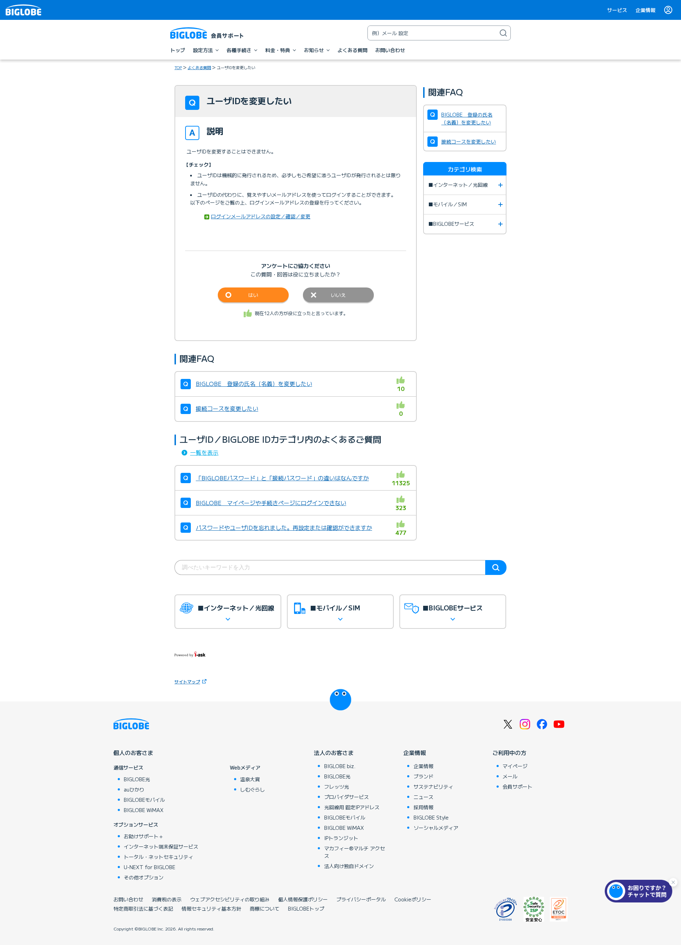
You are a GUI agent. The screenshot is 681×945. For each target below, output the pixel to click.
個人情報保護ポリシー (303, 899)
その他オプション (144, 877)
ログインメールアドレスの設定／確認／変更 (260, 216)
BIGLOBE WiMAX (144, 809)
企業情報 (645, 9)
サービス (617, 9)
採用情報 (423, 807)
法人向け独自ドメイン (349, 865)
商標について (264, 908)
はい (253, 294)
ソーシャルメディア (436, 827)
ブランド (423, 776)
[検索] (503, 33)
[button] (640, 891)
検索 (495, 567)
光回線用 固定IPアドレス (352, 807)
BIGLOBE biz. (339, 766)
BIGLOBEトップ (306, 908)
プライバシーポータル (361, 899)
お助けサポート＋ (144, 836)
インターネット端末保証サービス (161, 846)
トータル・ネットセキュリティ (158, 856)
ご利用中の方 (509, 752)
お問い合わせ (128, 899)
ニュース (423, 796)
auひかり (134, 789)
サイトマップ (187, 681)
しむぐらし (252, 789)
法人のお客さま (334, 752)
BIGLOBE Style (431, 817)
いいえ (338, 294)
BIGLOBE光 (137, 779)
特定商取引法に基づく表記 (143, 908)
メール (510, 776)
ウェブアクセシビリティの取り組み (230, 899)
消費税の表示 (167, 899)
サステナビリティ (433, 786)
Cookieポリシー (412, 899)
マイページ (515, 766)
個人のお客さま (133, 752)
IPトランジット (341, 837)
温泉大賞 (250, 779)
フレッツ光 (336, 786)
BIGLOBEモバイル (144, 799)
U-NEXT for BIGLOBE (149, 867)
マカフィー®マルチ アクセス (354, 852)
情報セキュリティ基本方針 (211, 908)
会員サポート (517, 786)
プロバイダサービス (346, 796)
